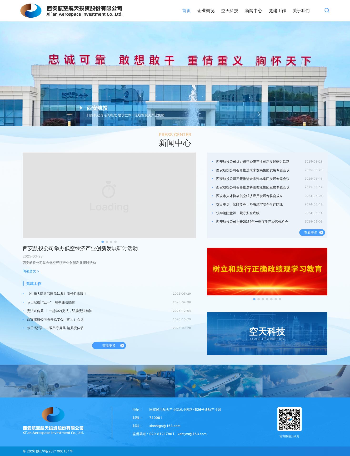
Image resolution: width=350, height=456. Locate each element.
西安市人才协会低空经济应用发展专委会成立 (249, 196)
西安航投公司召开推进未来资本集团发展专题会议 (253, 179)
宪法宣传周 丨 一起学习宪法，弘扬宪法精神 (59, 311)
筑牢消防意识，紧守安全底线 (238, 213)
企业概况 (206, 10)
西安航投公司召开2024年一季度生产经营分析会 (252, 221)
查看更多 (109, 345)
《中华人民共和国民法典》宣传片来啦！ (57, 294)
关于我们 (301, 10)
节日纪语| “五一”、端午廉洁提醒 (51, 302)
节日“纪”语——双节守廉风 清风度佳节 (55, 328)
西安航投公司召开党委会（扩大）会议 (55, 319)
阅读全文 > (31, 271)
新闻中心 (253, 10)
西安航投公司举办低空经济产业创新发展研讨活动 (80, 248)
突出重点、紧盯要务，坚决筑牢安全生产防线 (249, 204)
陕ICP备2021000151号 (54, 451)
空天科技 (229, 10)
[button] (175, 124)
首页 (186, 10)
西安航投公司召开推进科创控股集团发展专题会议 (253, 187)
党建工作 (277, 10)
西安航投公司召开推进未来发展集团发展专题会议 (253, 170)
